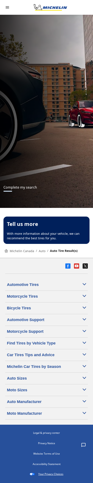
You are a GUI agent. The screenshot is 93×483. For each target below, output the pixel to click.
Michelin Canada (22, 251)
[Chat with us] (83, 445)
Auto (42, 251)
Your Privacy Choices (50, 474)
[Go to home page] (50, 7)
